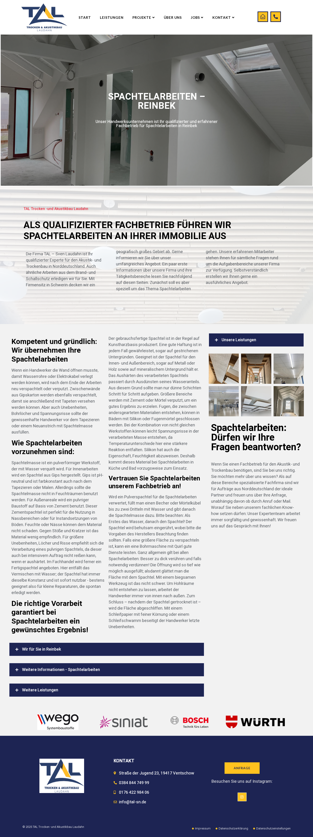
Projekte (141, 17)
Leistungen (111, 17)
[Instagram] (242, 797)
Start (85, 17)
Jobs (195, 17)
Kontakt (221, 17)
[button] (106, 649)
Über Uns (173, 17)
